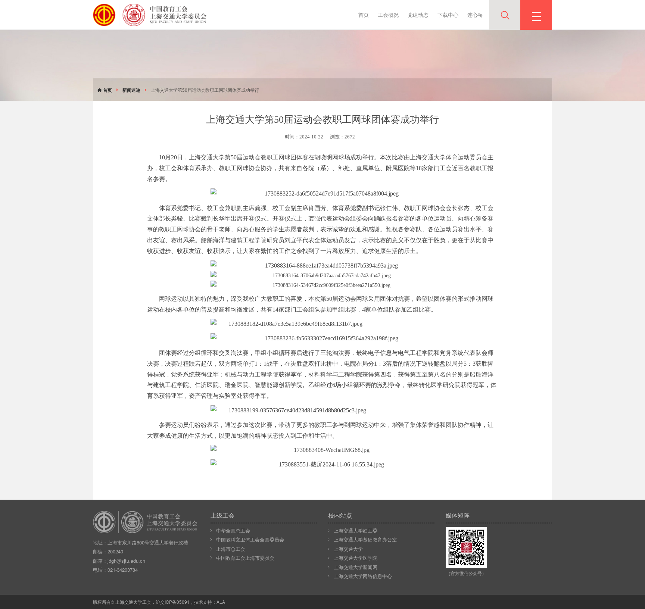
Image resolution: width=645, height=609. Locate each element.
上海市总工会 (230, 548)
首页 (363, 14)
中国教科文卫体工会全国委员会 (250, 539)
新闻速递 (131, 90)
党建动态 (418, 14)
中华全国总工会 (233, 530)
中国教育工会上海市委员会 (245, 557)
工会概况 (388, 14)
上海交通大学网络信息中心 (363, 576)
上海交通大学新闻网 (355, 567)
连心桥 (475, 14)
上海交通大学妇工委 (355, 530)
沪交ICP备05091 (173, 602)
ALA (220, 602)
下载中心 (447, 14)
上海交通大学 (348, 548)
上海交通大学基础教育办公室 (365, 539)
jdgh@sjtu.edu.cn (126, 560)
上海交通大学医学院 (355, 557)
